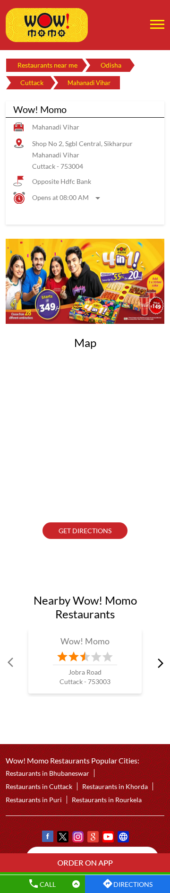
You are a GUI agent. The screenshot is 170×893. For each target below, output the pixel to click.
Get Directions (85, 531)
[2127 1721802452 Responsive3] (85, 862)
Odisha (111, 65)
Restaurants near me (47, 65)
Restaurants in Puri (34, 800)
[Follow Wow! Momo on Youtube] (107, 838)
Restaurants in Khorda (115, 787)
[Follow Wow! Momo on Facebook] (47, 838)
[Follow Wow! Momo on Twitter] (62, 838)
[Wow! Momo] (47, 25)
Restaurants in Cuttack (39, 787)
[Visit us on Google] (92, 838)
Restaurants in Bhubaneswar (47, 774)
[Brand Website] (122, 838)
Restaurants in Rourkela (107, 800)
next (158, 662)
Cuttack (31, 82)
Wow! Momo (85, 641)
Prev (11, 662)
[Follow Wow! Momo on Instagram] (77, 838)
